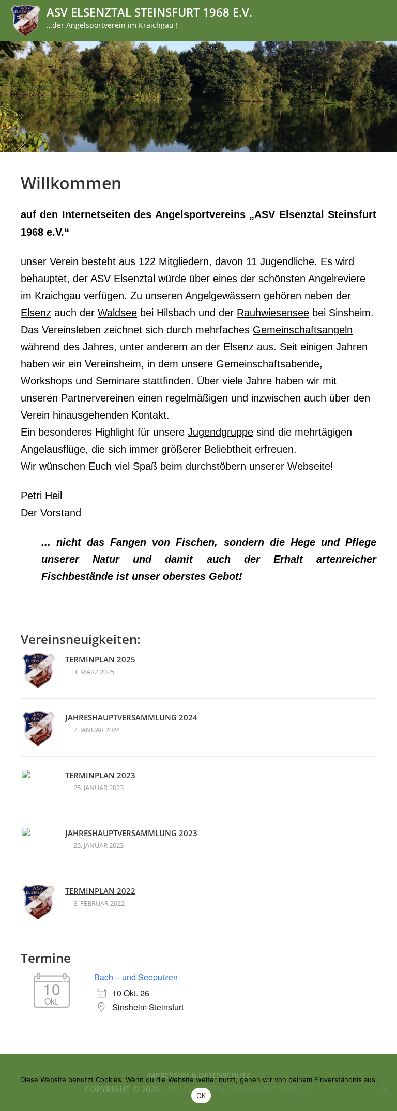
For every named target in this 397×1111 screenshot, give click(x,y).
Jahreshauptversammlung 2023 (131, 833)
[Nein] (384, 1089)
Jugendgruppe (220, 432)
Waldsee (117, 312)
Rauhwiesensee (273, 312)
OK (201, 1095)
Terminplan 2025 (100, 659)
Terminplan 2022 (100, 891)
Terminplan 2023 (100, 775)
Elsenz (36, 312)
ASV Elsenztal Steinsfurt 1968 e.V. (149, 12)
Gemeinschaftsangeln (303, 329)
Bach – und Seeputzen (136, 977)
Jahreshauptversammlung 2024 (131, 717)
